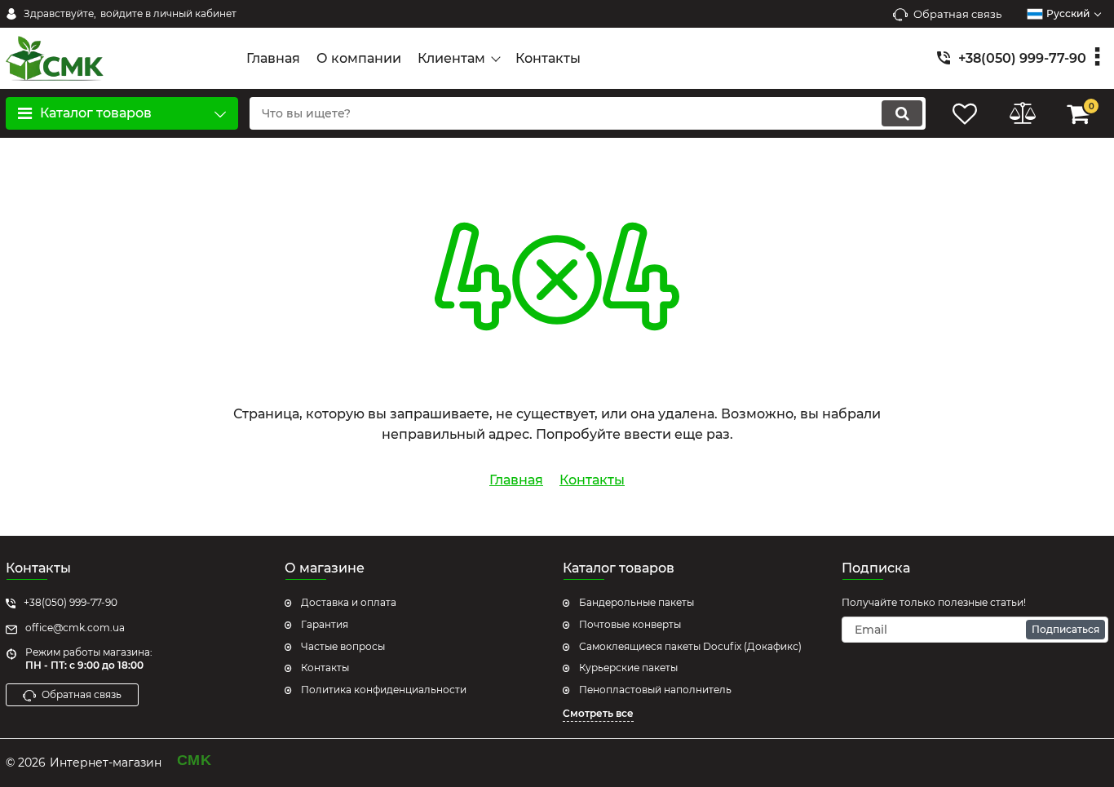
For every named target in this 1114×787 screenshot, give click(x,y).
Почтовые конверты (630, 624)
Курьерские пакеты (628, 667)
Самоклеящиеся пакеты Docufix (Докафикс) (690, 646)
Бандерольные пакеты (636, 602)
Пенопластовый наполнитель (655, 689)
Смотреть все (598, 713)
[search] (902, 113)
